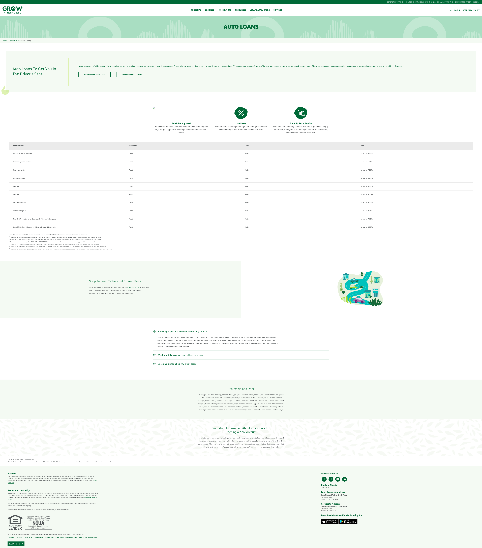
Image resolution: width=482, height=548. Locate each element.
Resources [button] (240, 10)
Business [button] (209, 10)
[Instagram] (331, 479)
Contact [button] (277, 10)
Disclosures (38, 537)
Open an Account (471, 10)
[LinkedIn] (344, 479)
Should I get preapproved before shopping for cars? (183, 332)
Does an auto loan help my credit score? (177, 364)
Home (5, 41)
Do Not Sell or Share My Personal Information (61, 537)
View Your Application (132, 75)
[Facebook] (324, 479)
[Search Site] (451, 10)
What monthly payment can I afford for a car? (180, 355)
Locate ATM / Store (260, 10)
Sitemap (11, 537)
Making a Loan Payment (442, 2)
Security (19, 537)
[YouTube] (338, 479)
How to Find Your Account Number (418, 2)
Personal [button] (196, 10)
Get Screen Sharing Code (88, 537)
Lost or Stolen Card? (394, 2)
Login (457, 10)
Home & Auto (14, 41)
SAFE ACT (28, 537)
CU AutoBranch (133, 287)
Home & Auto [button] (224, 10)
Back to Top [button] (15, 544)
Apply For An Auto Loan (94, 75)
